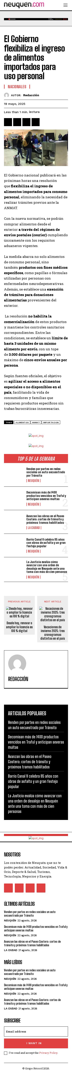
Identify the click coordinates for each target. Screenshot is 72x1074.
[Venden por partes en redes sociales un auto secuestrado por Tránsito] (13, 474)
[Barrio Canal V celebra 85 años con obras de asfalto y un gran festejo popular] (13, 545)
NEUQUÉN (33, 480)
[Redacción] (7, 95)
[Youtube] (41, 888)
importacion (51, 422)
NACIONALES (17, 87)
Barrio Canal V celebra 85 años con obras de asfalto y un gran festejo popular (46, 543)
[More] (45, 122)
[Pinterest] (26, 122)
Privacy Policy (48, 1053)
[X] (17, 122)
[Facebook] (8, 122)
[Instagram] (19, 888)
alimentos (22, 422)
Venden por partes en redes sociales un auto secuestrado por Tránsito (45, 472)
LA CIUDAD (34, 527)
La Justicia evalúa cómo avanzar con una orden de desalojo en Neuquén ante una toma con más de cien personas (46, 567)
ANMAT (36, 422)
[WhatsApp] (36, 122)
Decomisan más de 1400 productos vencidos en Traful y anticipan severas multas (46, 495)
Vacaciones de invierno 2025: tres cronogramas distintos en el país (52, 632)
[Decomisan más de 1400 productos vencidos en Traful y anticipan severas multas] (13, 498)
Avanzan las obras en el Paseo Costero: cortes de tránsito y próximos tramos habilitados (45, 519)
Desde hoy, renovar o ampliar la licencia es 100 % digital (19, 626)
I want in (34, 1043)
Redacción (31, 95)
